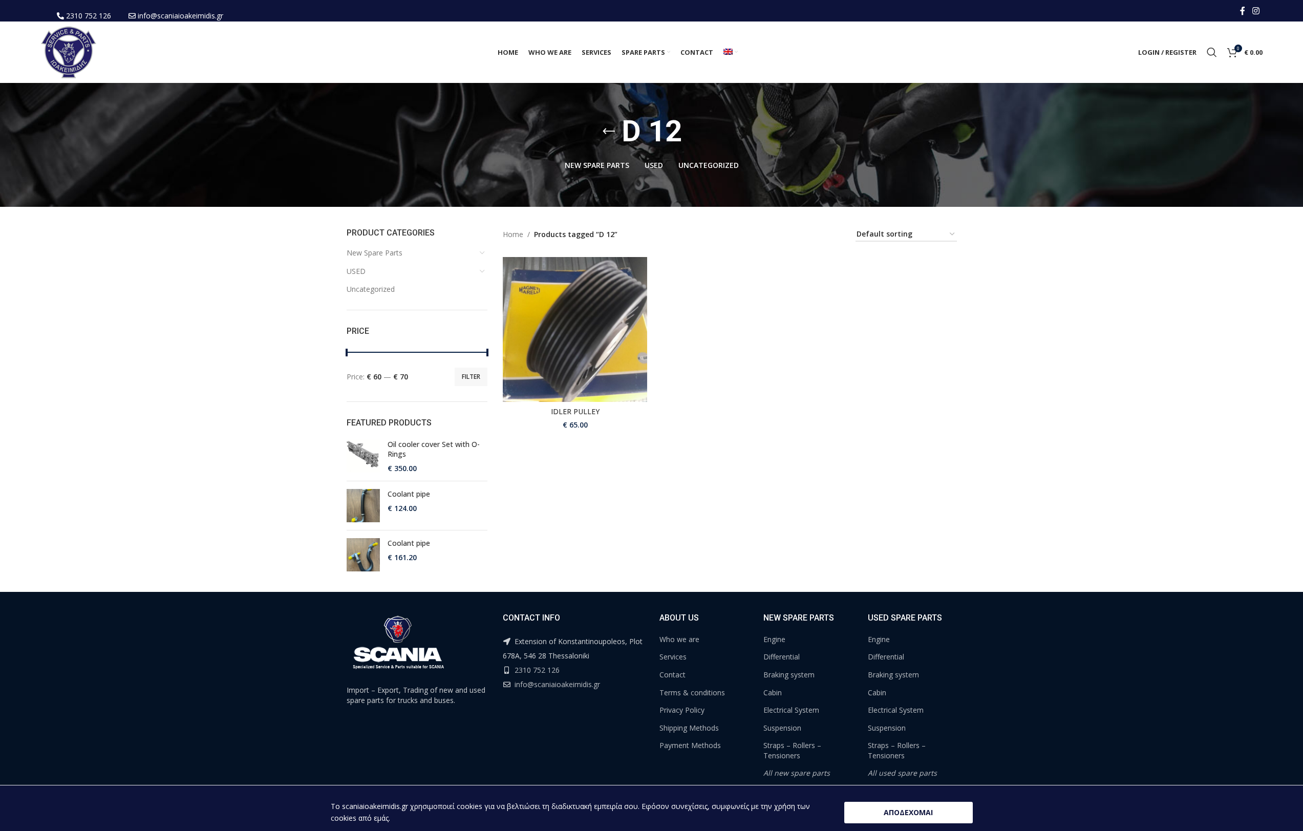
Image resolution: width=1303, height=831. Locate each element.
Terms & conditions (692, 692)
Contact (672, 674)
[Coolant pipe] (363, 505)
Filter (471, 376)
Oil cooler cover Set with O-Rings (434, 449)
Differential (781, 657)
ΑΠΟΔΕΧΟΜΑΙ (908, 812)
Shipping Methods (689, 728)
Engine (774, 639)
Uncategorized (371, 289)
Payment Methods (690, 745)
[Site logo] (68, 51)
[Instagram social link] (1256, 10)
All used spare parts (902, 773)
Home (513, 234)
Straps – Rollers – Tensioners (792, 750)
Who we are (679, 639)
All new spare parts (796, 773)
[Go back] (609, 131)
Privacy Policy (681, 710)
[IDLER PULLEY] (575, 329)
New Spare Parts (374, 253)
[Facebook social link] (1242, 10)
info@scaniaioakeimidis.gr (180, 15)
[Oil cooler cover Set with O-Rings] (363, 456)
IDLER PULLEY (575, 411)
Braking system (789, 674)
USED (356, 271)
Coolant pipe (409, 494)
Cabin (772, 692)
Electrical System (791, 710)
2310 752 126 (88, 15)
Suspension (782, 728)
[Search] (1212, 52)
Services (673, 657)
